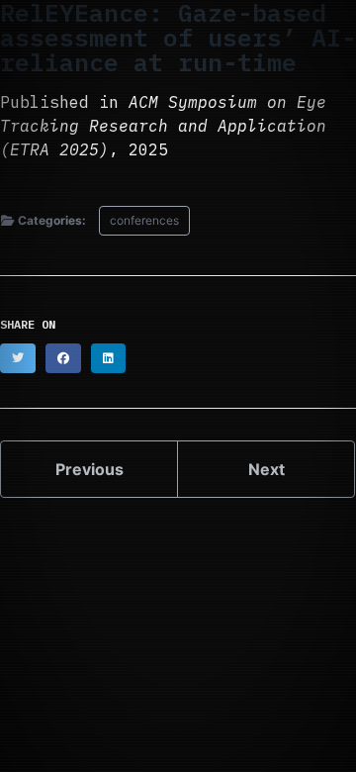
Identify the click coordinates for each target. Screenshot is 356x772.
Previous (89, 469)
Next (266, 469)
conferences (144, 220)
